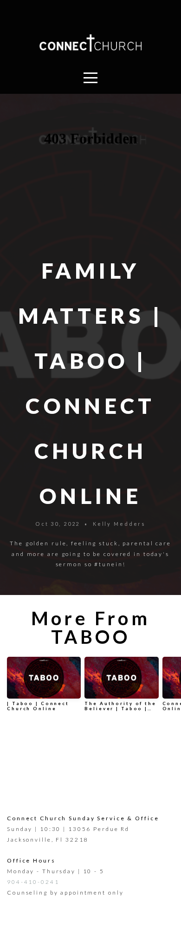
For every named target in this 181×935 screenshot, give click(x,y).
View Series (90, 742)
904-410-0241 (33, 881)
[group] (44, 688)
